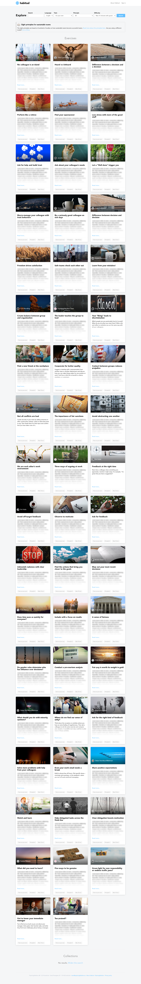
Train (55, 13)
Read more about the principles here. (94, 28)
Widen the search (75, 963)
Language (48, 13)
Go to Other (26, 30)
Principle (76, 13)
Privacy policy (108, 975)
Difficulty (97, 13)
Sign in (124, 3)
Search (30, 13)
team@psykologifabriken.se (78, 975)
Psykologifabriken (99, 975)
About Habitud (115, 3)
